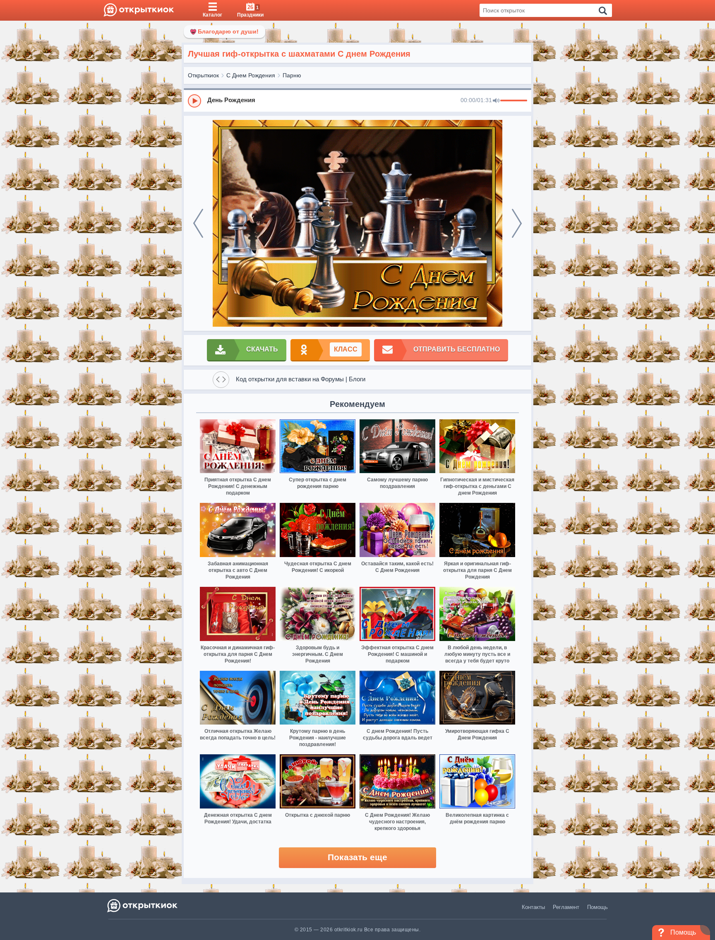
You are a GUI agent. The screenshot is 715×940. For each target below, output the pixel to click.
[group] (357, 100)
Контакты (533, 907)
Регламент (566, 907)
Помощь (597, 907)
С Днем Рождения (250, 75)
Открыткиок (203, 75)
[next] (516, 223)
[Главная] (139, 10)
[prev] (198, 223)
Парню (292, 75)
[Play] (194, 101)
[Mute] (496, 101)
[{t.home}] (143, 905)
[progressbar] (513, 101)
